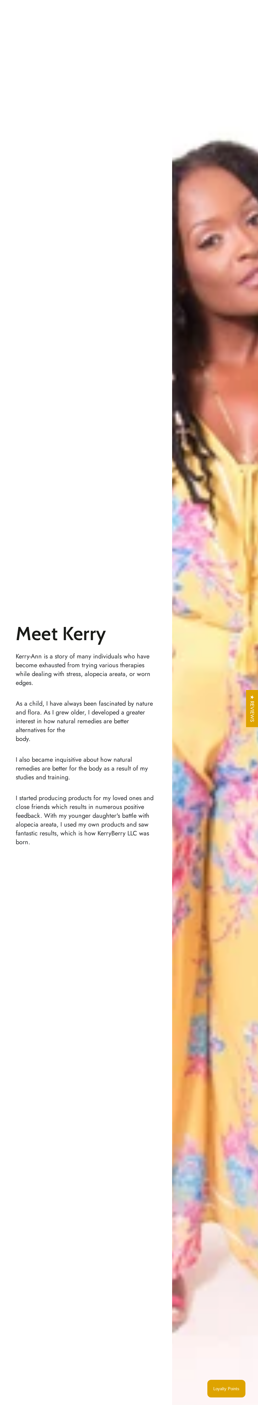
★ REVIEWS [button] (252, 708)
